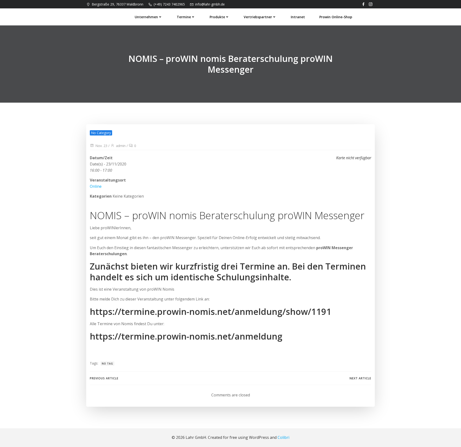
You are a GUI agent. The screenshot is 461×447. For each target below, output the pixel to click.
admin (121, 145)
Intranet (298, 17)
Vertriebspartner (258, 17)
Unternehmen (146, 17)
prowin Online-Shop (335, 17)
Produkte (217, 17)
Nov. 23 (101, 145)
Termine (184, 17)
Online (96, 186)
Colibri (283, 437)
